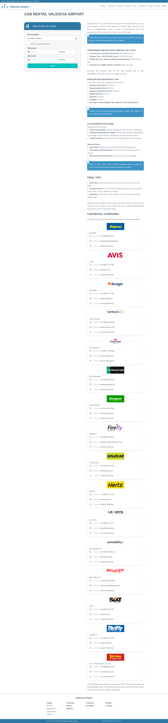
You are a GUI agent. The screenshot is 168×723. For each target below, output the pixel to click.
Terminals (111, 6)
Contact (70, 721)
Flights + (103, 6)
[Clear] (75, 38)
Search (52, 66)
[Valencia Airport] (4, 6)
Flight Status (52, 711)
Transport (119, 6)
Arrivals (50, 706)
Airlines (50, 714)
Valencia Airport (19, 7)
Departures (51, 709)
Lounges (150, 6)
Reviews (158, 6)
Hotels (134, 6)
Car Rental (141, 6)
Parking (127, 6)
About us (75, 721)
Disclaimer (64, 721)
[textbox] (52, 38)
